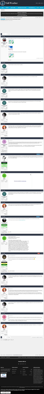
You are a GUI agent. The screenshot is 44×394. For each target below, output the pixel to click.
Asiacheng (30, 374)
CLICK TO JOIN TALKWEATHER (22, 15)
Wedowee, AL (5, 230)
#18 (42, 300)
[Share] (41, 36)
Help (32, 357)
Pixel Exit (20, 386)
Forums (7, 7)
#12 (42, 202)
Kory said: (10, 140)
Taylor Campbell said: (11, 255)
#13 (42, 216)
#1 (42, 36)
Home (2, 7)
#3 (42, 74)
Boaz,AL (6, 181)
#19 (42, 313)
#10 (42, 172)
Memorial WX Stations (22, 7)
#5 (42, 99)
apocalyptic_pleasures (4, 20)
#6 (42, 111)
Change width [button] (8, 357)
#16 (42, 273)
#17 (42, 286)
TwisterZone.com (32, 7)
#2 (42, 62)
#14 (42, 234)
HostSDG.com (39, 386)
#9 (42, 154)
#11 (42, 190)
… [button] (5, 34)
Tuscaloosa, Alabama (5, 135)
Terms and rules (24, 357)
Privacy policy (29, 357)
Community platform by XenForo (8, 386)
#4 (42, 87)
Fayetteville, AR (5, 269)
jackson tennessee (4, 150)
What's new (13, 7)
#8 (42, 138)
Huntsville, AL (5, 169)
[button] (16, 7)
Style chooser (3, 357)
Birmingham (5, 121)
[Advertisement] (22, 27)
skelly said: (10, 288)
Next (9, 34)
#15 (42, 253)
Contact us (19, 357)
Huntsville (6, 72)
